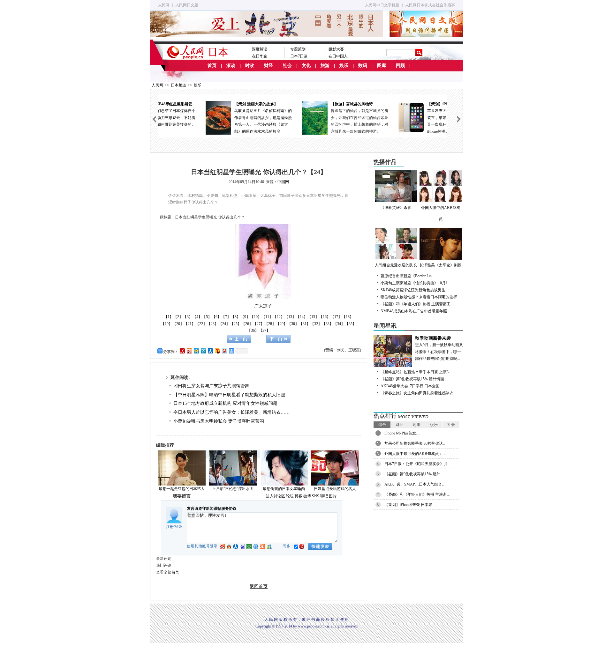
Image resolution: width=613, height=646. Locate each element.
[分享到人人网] (210, 351)
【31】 (304, 324)
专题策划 (298, 49)
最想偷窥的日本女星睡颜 (284, 488)
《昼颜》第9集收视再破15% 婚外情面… (414, 379)
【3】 (188, 317)
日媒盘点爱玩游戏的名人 (335, 488)
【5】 (207, 317)
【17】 (336, 317)
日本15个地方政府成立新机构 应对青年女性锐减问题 (225, 403)
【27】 (258, 324)
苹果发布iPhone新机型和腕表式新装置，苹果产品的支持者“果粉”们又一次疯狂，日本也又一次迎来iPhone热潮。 (412, 118)
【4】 (197, 317)
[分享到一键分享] (231, 351)
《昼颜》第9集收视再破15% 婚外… (414, 474)
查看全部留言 (167, 572)
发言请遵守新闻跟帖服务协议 (212, 508)
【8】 (235, 317)
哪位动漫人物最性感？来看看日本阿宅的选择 (419, 297)
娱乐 (343, 65)
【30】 (293, 324)
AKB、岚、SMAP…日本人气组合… (415, 484)
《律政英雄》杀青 (396, 207)
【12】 (278, 317)
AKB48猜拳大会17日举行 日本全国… (412, 386)
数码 (362, 65)
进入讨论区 (275, 496)
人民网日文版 (186, 5)
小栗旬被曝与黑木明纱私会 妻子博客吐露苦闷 (218, 421)
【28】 (270, 324)
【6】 (216, 317)
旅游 (325, 65)
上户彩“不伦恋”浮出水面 (233, 488)
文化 (306, 65)
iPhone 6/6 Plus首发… (402, 433)
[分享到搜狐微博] (217, 351)
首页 (212, 65)
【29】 (281, 324)
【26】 (247, 324)
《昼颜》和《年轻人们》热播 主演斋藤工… (417, 304)
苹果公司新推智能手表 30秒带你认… (415, 443)
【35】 (350, 324)
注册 (170, 526)
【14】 (301, 317)
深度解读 (259, 49)
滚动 (230, 65)
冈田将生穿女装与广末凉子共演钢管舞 (211, 385)
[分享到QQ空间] (196, 351)
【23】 (212, 324)
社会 (287, 65)
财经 (268, 65)
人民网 (164, 5)
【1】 (168, 317)
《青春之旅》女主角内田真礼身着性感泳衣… (419, 393)
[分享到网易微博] (224, 351)
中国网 (283, 182)
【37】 (264, 330)
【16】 (324, 317)
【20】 (178, 324)
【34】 (339, 324)
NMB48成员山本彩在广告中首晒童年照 (414, 311)
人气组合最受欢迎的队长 (396, 265)
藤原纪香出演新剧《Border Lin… (408, 276)
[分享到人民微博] (181, 351)
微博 (307, 496)
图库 (381, 65)
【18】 (347, 317)
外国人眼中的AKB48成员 (440, 213)
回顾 (400, 65)
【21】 (189, 324)
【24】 (224, 324)
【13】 (290, 317)
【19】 (166, 324)
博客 (298, 496)
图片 (333, 496)
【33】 (327, 324)
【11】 (267, 317)
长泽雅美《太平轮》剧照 (441, 265)
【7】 (226, 317)
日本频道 (178, 85)
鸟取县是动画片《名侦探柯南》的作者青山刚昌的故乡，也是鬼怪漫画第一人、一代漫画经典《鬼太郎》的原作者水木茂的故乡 (220, 118)
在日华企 (259, 56)
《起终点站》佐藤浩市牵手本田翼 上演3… (416, 372)
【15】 (313, 317)
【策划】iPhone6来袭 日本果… (410, 504)
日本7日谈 (298, 56)
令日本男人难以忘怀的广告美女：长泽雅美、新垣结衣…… (231, 412)
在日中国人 (338, 56)
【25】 (235, 324)
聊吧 (324, 496)
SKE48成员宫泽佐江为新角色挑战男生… (415, 290)
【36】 (253, 330)
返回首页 (259, 586)
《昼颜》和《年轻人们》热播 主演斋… (417, 494)
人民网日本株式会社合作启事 (430, 5)
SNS (315, 496)
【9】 (245, 317)
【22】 (201, 324)
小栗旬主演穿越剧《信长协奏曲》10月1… (416, 283)
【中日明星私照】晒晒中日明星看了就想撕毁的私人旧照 (229, 394)
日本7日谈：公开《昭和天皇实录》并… (417, 464)
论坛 (290, 496)
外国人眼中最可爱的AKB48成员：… (415, 453)
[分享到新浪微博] (189, 351)
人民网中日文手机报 (382, 5)
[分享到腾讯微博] (203, 351)
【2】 (178, 317)
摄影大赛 (336, 49)
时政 (249, 65)
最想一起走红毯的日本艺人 (182, 488)
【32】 (316, 324)
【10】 (255, 317)
